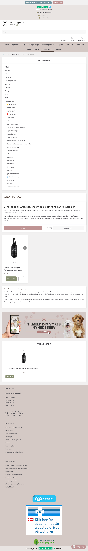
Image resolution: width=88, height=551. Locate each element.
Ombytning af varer (11, 481)
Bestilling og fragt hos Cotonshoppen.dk (17, 469)
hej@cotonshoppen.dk (13, 393)
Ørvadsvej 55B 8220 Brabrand (9, 401)
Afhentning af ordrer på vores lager (15, 484)
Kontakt (7, 443)
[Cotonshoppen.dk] (13, 23)
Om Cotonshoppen (11, 434)
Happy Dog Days (10, 446)
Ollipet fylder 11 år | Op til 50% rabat (38, 2)
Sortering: (49, 228)
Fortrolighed (9, 472)
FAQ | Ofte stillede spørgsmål (13, 427)
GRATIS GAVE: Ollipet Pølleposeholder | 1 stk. (13, 268)
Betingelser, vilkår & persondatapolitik (16, 465)
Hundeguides (9, 430)
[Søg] (84, 31)
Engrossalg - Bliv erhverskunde (14, 452)
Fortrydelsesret (9, 487)
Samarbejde (8, 437)
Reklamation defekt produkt (13, 475)
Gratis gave (58, 2)
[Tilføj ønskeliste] (21, 278)
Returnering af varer (11, 478)
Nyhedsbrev (8, 449)
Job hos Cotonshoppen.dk (13, 440)
